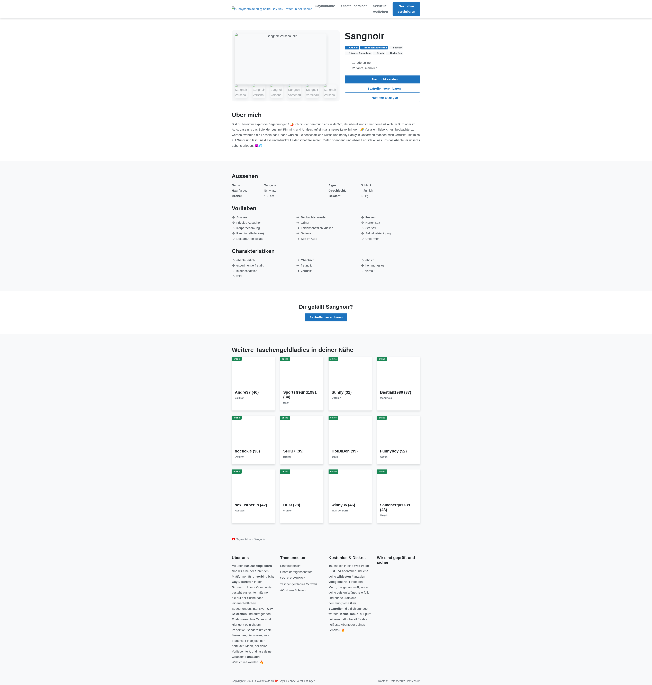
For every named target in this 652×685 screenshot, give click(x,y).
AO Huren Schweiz (293, 590)
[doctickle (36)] (253, 432)
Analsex (241, 217)
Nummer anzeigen (384, 97)
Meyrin (384, 515)
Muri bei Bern (340, 510)
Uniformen (372, 239)
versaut (370, 271)
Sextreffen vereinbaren (406, 9)
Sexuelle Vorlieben (380, 9)
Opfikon (336, 398)
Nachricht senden (384, 79)
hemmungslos (374, 265)
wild (239, 276)
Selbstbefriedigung (378, 233)
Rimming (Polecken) (250, 233)
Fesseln (370, 217)
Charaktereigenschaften (296, 572)
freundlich (307, 265)
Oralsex (370, 228)
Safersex (307, 233)
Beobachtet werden (314, 217)
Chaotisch (307, 260)
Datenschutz (397, 681)
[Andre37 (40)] (253, 373)
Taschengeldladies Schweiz (299, 584)
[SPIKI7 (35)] (301, 432)
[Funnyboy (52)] (398, 432)
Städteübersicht (354, 6)
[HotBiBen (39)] (350, 432)
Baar (286, 402)
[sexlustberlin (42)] (253, 486)
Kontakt (382, 681)
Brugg (287, 456)
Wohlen (287, 510)
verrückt (306, 271)
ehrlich (369, 260)
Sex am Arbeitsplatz (249, 239)
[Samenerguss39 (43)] (398, 486)
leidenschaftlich (246, 271)
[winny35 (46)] (350, 486)
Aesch (383, 456)
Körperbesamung (248, 228)
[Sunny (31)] (350, 373)
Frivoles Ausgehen (248, 222)
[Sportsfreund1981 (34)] (301, 373)
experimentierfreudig (250, 265)
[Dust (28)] (301, 486)
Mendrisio (386, 398)
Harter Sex (372, 222)
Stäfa (335, 456)
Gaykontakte (325, 6)
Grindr (305, 222)
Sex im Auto (309, 239)
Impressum (413, 681)
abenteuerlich (245, 260)
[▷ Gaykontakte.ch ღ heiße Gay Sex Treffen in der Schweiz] (272, 9)
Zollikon (239, 398)
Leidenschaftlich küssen (317, 228)
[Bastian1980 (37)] (398, 373)
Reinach (239, 510)
